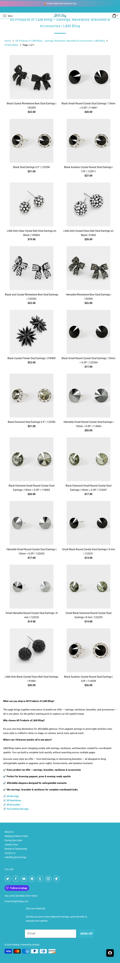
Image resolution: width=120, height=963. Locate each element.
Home (8, 40)
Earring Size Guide (13, 840)
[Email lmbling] (57, 879)
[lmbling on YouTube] (24, 879)
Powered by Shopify (30, 944)
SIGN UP (86, 933)
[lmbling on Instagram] (49, 879)
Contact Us (10, 853)
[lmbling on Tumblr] (41, 879)
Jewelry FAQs (11, 844)
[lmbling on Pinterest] (32, 879)
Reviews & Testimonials (16, 849)
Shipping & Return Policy (16, 836)
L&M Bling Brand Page (15, 857)
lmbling (15, 944)
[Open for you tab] (110, 953)
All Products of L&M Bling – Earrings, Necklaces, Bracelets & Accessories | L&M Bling (60, 40)
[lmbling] (60, 16)
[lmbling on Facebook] (16, 879)
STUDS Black (12, 45)
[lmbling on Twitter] (8, 879)
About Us (9, 832)
